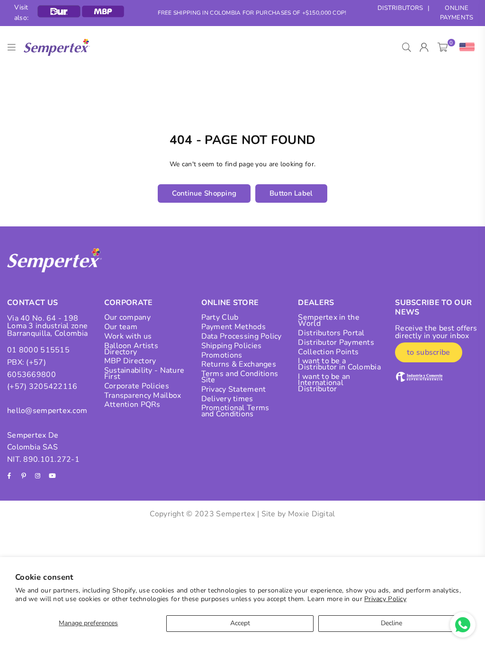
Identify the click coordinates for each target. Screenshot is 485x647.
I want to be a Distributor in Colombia (339, 364)
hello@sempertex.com (47, 410)
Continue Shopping (204, 193)
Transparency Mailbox (142, 395)
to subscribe (428, 352)
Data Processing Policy (241, 336)
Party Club (220, 317)
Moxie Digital (311, 514)
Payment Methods (233, 327)
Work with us (128, 336)
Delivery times (227, 399)
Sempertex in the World (328, 320)
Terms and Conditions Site (239, 376)
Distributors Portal (331, 333)
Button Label (291, 193)
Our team (120, 327)
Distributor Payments (336, 342)
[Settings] (465, 47)
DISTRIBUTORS (400, 8)
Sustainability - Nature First (144, 373)
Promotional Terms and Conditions (235, 411)
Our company (127, 317)
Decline (391, 623)
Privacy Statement (233, 389)
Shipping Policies (231, 346)
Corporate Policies (136, 386)
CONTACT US (32, 302)
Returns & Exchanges (238, 364)
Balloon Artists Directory (131, 349)
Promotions (221, 355)
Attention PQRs (132, 404)
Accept (240, 623)
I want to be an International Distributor (324, 382)
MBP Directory (130, 361)
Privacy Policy (385, 598)
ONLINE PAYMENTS (456, 13)
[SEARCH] (406, 47)
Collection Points (328, 352)
